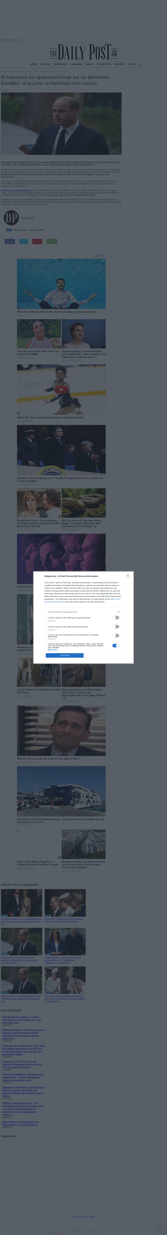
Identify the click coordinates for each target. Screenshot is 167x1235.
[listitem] (83, 612)
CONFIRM (65, 656)
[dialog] (83, 617)
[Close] (128, 576)
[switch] (115, 617)
